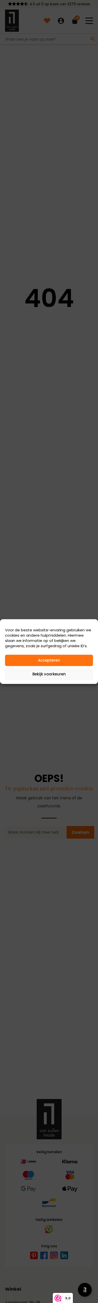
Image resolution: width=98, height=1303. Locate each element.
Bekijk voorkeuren (49, 674)
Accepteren (49, 660)
